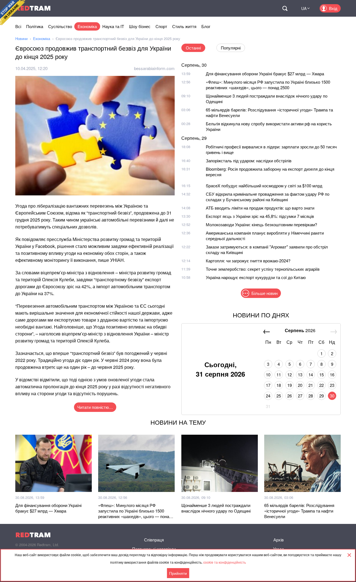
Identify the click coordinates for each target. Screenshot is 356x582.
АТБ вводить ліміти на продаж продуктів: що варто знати (260, 208)
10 (268, 374)
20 (300, 385)
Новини (21, 38)
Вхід (333, 8)
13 (300, 374)
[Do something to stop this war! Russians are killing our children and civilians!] (12, 12)
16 (332, 374)
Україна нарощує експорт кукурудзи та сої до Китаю (256, 277)
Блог (205, 26)
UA (303, 8)
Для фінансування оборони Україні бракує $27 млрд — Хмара (265, 73)
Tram (33, 8)
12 (289, 374)
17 (268, 385)
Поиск (285, 8)
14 (310, 374)
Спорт (161, 26)
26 (289, 396)
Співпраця (154, 540)
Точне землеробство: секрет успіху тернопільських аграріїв (263, 269)
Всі (18, 26)
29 (321, 396)
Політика (34, 26)
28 (310, 396)
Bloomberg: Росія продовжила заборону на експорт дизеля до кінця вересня (270, 171)
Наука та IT (113, 26)
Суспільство (60, 26)
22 (321, 385)
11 (278, 374)
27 (300, 396)
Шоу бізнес (139, 26)
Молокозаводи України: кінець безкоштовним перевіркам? (261, 224)
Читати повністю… (95, 407)
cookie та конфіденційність (224, 562)
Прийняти (178, 573)
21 (310, 385)
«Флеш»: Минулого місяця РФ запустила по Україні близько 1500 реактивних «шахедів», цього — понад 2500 (268, 84)
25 (278, 396)
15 (321, 374)
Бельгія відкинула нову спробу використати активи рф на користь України (269, 126)
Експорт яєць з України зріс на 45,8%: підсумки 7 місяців (260, 216)
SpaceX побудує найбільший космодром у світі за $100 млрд (264, 185)
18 (278, 385)
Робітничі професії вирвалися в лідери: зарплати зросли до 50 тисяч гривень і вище (271, 149)
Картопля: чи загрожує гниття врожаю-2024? (248, 260)
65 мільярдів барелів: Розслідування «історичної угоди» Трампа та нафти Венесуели (269, 112)
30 (332, 396)
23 (332, 385)
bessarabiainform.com (154, 68)
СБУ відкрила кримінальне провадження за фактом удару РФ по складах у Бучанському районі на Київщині (267, 196)
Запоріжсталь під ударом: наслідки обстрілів (248, 160)
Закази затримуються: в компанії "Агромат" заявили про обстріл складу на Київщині (267, 249)
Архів (278, 540)
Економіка (87, 26)
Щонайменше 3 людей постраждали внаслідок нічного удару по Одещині (266, 98)
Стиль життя (184, 26)
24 (268, 396)
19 (289, 385)
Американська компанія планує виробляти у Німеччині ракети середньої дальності (265, 235)
